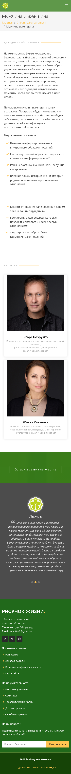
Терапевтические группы (19, 702)
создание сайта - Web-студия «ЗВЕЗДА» (35, 767)
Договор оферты (15, 661)
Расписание (11, 655)
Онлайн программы (16, 714)
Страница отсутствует (31, 22)
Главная (7, 22)
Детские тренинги (15, 708)
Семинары (11, 695)
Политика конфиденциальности (23, 667)
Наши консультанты (16, 689)
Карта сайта (12, 673)
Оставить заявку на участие (35, 469)
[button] (32, 582)
